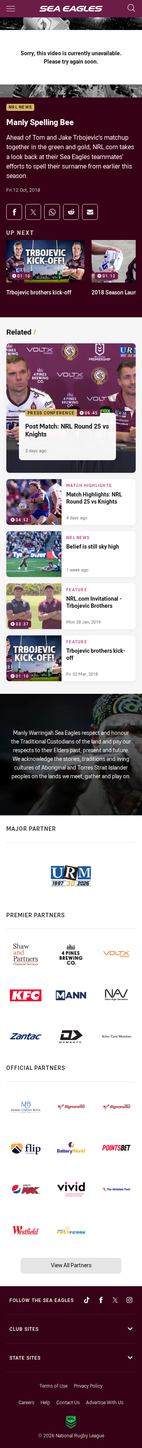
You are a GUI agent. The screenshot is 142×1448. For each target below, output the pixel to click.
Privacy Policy (88, 1385)
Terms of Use (53, 1385)
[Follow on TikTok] (87, 1300)
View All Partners (71, 1265)
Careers (26, 1402)
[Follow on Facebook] (101, 1300)
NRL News (20, 107)
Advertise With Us (104, 1402)
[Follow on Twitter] (115, 1300)
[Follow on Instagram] (129, 1300)
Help (45, 1402)
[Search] (131, 8)
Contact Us (68, 1402)
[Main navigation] (10, 8)
